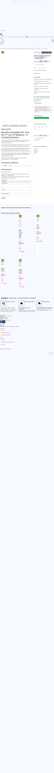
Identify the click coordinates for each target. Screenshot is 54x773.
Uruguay (36, 111)
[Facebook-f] (1, 322)
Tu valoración (4, 183)
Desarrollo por (3, 348)
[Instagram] (4, 322)
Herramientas (44, 108)
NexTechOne (8, 348)
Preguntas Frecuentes (5, 332)
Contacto (3, 330)
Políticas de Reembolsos (6, 335)
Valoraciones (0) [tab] (23, 125)
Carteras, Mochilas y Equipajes (17, 48)
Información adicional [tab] (13, 125)
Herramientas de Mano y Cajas (40, 109)
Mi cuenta (3, 344)
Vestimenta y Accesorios (7, 48)
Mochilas (47, 109)
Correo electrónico (5, 193)
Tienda (2, 30)
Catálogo (3, 339)
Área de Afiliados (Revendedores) (8, 342)
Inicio (1, 48)
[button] (27, 37)
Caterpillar (48, 110)
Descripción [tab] (5, 125)
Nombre (3, 189)
